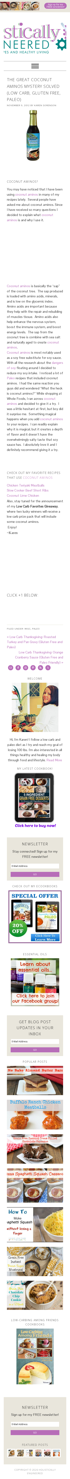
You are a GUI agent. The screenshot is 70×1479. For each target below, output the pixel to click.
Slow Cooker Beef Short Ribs (28, 490)
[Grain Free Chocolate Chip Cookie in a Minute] (35, 1295)
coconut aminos (26, 194)
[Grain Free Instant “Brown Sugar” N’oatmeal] (35, 1261)
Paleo (11, 378)
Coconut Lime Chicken (23, 496)
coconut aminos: (38, 478)
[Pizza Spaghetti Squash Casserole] (35, 1185)
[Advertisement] (38, 169)
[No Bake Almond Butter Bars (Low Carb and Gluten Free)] (35, 1080)
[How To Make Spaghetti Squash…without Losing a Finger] (35, 1224)
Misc (28, 628)
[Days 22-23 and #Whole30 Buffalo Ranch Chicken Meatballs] (35, 1115)
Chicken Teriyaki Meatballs (26, 485)
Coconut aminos (18, 286)
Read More (54, 760)
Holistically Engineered (35, 35)
